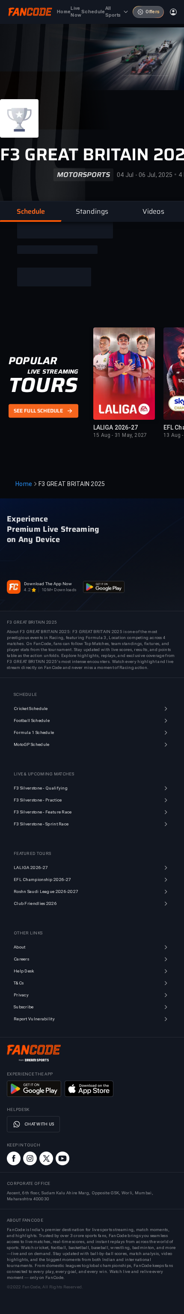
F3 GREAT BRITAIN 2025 (72, 483)
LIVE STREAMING (52, 371)
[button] (30, 211)
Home (23, 483)
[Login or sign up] (173, 12)
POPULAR (33, 361)
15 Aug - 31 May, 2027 (120, 435)
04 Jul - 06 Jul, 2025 (144, 174)
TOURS (43, 385)
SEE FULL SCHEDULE (38, 411)
